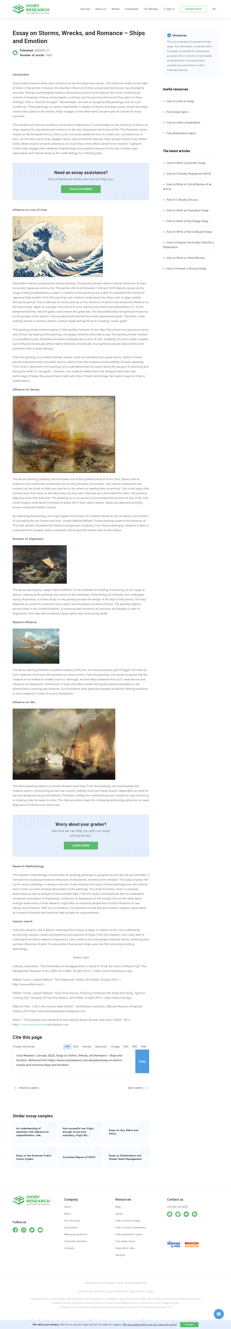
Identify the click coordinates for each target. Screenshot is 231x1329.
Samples (120, 1255)
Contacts (69, 1248)
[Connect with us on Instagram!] (23, 1230)
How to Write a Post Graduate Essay (189, 232)
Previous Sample (29, 1088)
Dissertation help (125, 1248)
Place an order (81, 189)
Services (85, 9)
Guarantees (131, 9)
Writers (116, 9)
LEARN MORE (81, 845)
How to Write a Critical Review (185, 258)
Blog (118, 1207)
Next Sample (135, 1088)
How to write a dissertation (183, 123)
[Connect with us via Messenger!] (178, 1214)
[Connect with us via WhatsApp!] (169, 1214)
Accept (189, 1324)
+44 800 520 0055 (177, 1207)
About (67, 1207)
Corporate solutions (75, 1241)
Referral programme (75, 1234)
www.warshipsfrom (33, 1025)
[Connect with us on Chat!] (194, 1214)
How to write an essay (180, 101)
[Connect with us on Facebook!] (15, 1230)
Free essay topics (177, 112)
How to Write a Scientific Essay (186, 163)
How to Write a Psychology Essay (187, 221)
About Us (100, 9)
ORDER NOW (193, 9)
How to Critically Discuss (182, 200)
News (67, 1213)
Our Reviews (151, 9)
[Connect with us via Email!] (186, 1214)
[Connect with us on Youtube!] (40, 1230)
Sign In (171, 9)
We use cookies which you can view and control (150, 1324)
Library (119, 1213)
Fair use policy (72, 1220)
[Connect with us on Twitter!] (32, 1230)
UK (214, 9)
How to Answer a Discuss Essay (186, 269)
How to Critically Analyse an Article (188, 174)
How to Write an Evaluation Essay (187, 210)
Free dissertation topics (181, 133)
